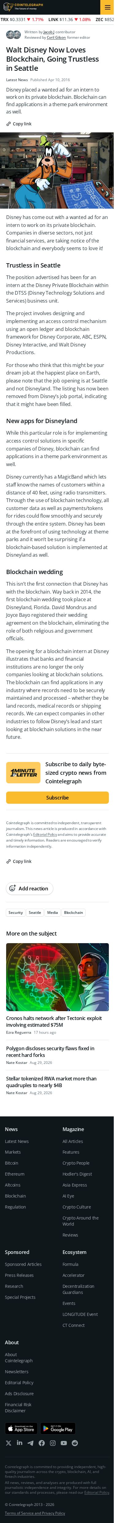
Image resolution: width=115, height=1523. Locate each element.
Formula (71, 1264)
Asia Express (75, 1185)
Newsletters (16, 1371)
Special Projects (20, 1297)
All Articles (73, 1141)
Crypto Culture (77, 1207)
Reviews (71, 1235)
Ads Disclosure (19, 1393)
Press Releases (19, 1275)
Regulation (15, 1207)
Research (14, 1286)
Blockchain (15, 1196)
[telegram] (30, 1444)
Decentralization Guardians (78, 1289)
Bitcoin (11, 1163)
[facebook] (41, 1444)
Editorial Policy (45, 834)
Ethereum (14, 1174)
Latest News (17, 79)
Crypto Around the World (81, 1221)
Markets (13, 1152)
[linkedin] (19, 1444)
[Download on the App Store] (21, 1428)
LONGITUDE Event (80, 1314)
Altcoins (12, 1185)
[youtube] (63, 1444)
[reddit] (75, 1444)
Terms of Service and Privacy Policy (35, 1513)
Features (71, 1152)
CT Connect (74, 1325)
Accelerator (74, 1275)
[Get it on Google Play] (58, 1428)
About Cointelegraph (19, 1357)
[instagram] (52, 1444)
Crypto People (76, 1163)
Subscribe (57, 797)
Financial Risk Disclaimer (18, 1407)
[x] (8, 1444)
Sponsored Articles (23, 1264)
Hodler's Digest (77, 1174)
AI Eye (68, 1196)
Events (69, 1303)
